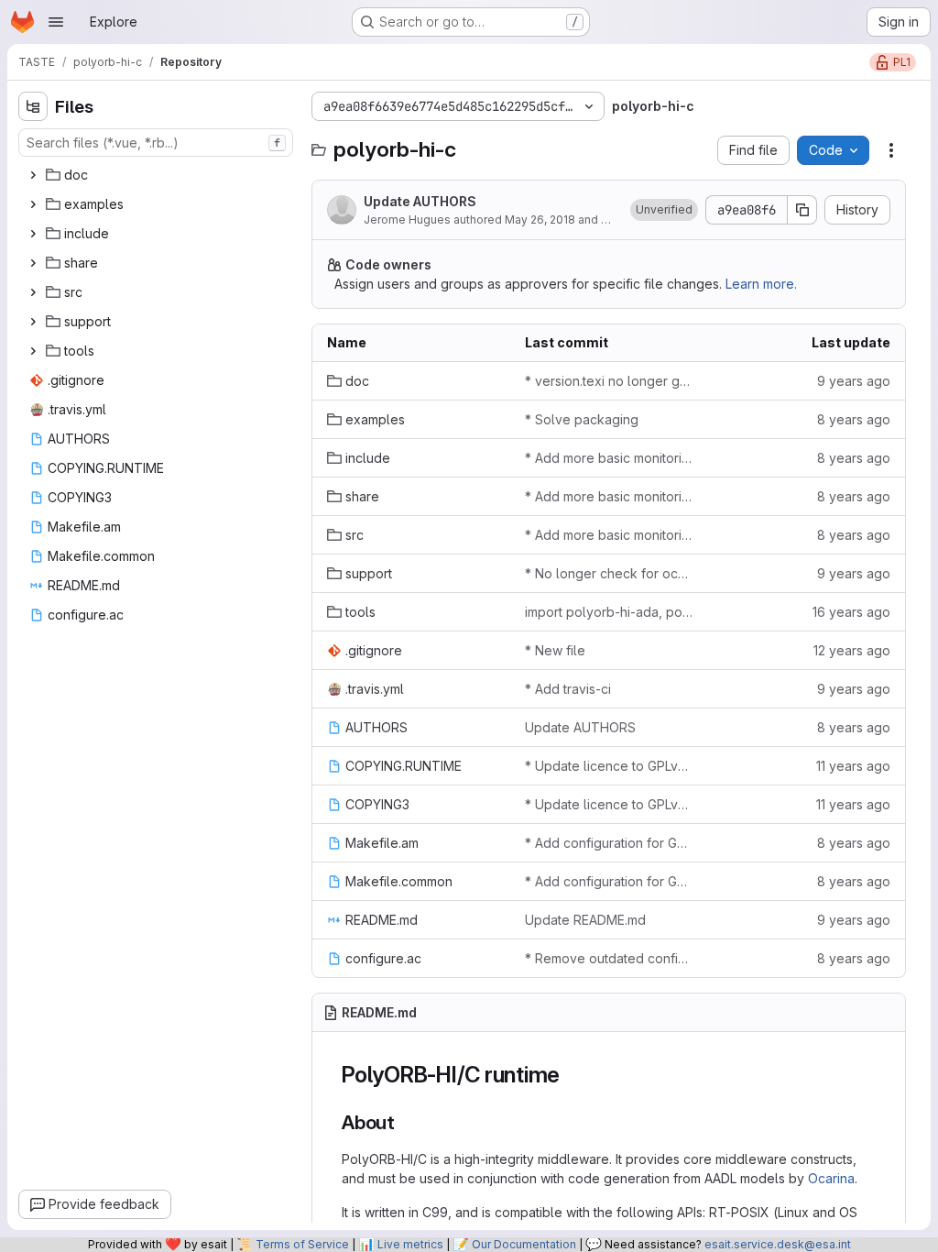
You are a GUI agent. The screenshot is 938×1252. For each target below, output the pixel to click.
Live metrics (410, 1244)
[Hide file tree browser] (33, 106)
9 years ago (853, 381)
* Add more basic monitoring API (609, 458)
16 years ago (851, 612)
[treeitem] (157, 175)
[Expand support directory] (33, 322)
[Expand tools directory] (33, 351)
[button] (664, 210)
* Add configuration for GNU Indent (609, 843)
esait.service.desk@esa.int (777, 1244)
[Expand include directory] (33, 234)
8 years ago (853, 419)
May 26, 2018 (540, 219)
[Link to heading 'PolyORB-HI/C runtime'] (572, 1074)
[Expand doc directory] (33, 175)
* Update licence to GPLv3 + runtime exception (609, 766)
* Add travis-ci (568, 689)
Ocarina (831, 1178)
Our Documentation (524, 1244)
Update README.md (585, 920)
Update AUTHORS (420, 201)
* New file (555, 650)
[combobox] (155, 142)
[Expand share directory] (33, 263)
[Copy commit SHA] (802, 210)
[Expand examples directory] (33, 204)
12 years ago (851, 650)
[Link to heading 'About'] (405, 1122)
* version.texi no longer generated (609, 381)
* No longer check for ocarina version (609, 573)
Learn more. (761, 283)
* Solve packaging (581, 419)
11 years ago (853, 766)
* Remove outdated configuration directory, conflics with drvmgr (609, 958)
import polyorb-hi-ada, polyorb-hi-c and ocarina (609, 612)
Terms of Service (302, 1244)
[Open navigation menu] (56, 22)
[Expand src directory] (33, 292)
